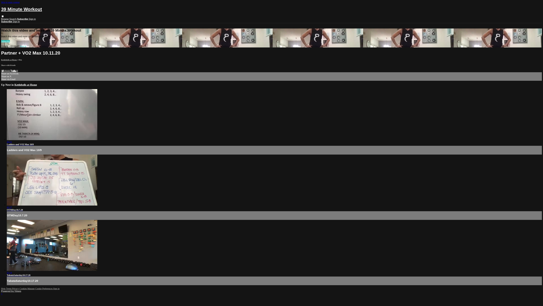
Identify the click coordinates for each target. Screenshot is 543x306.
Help (3, 288)
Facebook (5, 71)
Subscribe (5, 41)
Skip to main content (10, 2)
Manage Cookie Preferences (40, 288)
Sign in (32, 19)
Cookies (23, 288)
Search (13, 19)
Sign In (16, 21)
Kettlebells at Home (9, 60)
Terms (9, 288)
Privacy (16, 288)
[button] (3, 16)
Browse (5, 19)
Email (15, 71)
